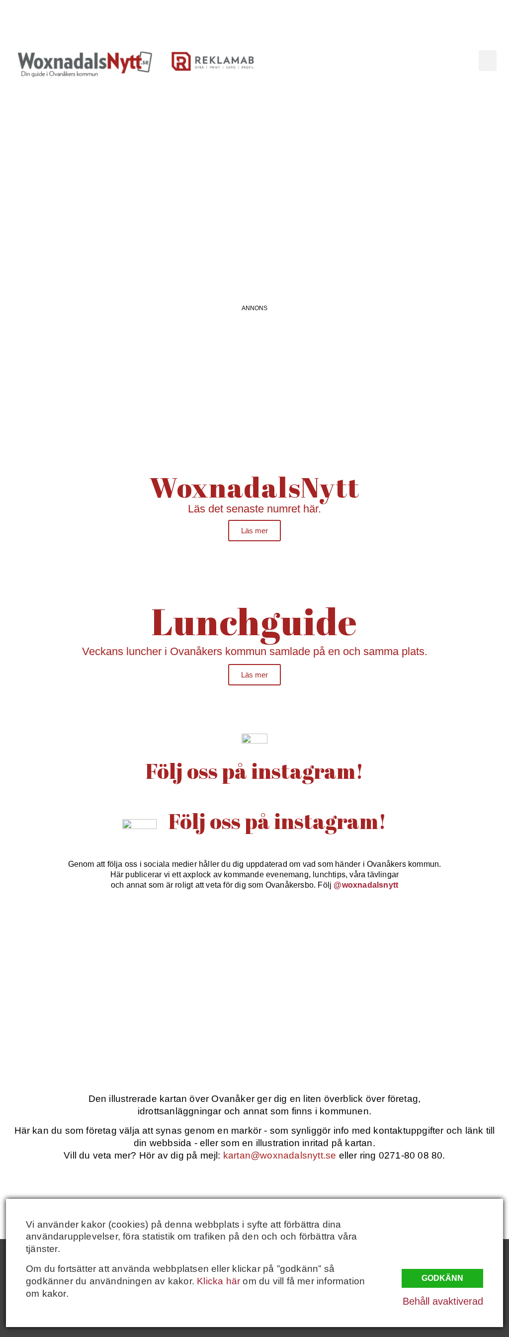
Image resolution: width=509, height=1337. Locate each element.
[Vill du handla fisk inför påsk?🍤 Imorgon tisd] (319, 1023)
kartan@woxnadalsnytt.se (280, 1155)
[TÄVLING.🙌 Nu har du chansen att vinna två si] (62, 949)
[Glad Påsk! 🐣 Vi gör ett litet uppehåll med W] (62, 1023)
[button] (488, 60)
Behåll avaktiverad (443, 1301)
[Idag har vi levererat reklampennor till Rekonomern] (191, 949)
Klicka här (218, 1281)
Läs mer (254, 530)
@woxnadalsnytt (366, 885)
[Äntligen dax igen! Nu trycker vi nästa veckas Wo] (319, 949)
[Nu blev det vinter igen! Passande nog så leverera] (191, 1023)
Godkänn (442, 1278)
